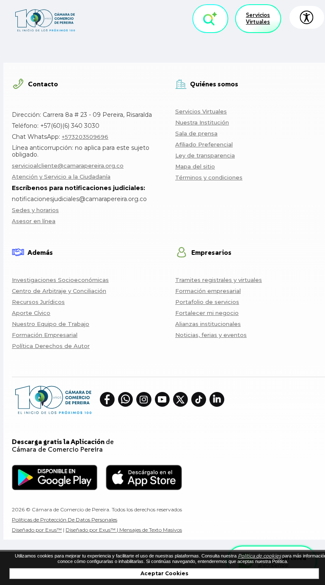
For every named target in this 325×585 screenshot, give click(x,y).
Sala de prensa (196, 133)
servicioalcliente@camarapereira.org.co (68, 165)
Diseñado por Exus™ (37, 530)
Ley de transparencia (205, 155)
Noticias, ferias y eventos (211, 334)
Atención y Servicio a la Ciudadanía (61, 176)
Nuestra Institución (202, 122)
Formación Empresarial (44, 334)
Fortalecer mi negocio (207, 312)
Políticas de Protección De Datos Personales (64, 519)
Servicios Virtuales (258, 18)
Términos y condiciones (208, 177)
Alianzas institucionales (208, 323)
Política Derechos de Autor (51, 345)
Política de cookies (259, 556)
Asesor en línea (33, 221)
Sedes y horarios (35, 210)
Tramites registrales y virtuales (218, 279)
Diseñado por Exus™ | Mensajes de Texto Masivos (124, 530)
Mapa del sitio (195, 166)
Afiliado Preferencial (204, 144)
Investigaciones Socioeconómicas (60, 279)
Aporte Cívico (31, 312)
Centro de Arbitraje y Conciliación (59, 290)
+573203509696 (85, 136)
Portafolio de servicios (207, 301)
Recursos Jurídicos (38, 301)
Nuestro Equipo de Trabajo (50, 323)
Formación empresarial (208, 290)
